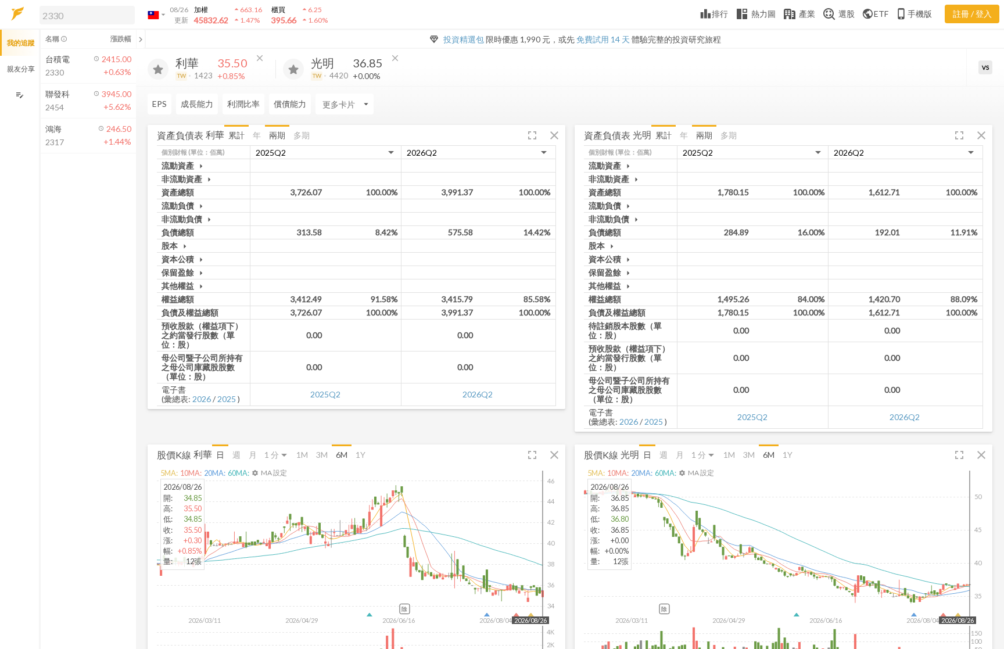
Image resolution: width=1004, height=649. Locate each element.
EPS (159, 104)
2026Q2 (477, 394)
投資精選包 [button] (463, 39)
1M (302, 455)
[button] (85, 14)
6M (341, 455)
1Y (360, 455)
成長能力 (197, 104)
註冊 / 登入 (972, 14)
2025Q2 (325, 394)
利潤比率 (243, 104)
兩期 (277, 135)
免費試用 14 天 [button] (603, 39)
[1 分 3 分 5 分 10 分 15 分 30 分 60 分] (276, 454)
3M (322, 455)
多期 (301, 135)
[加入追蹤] (158, 69)
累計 (236, 135)
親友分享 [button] (21, 68)
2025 (226, 399)
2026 (201, 399)
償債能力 (290, 104)
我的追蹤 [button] (21, 42)
